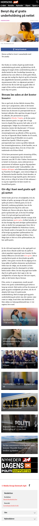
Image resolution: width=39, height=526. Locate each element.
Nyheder (19, 5)
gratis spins (18, 220)
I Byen (27, 5)
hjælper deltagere (8, 169)
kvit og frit (28, 255)
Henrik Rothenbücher (10, 499)
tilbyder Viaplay (17, 118)
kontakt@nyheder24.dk (11, 506)
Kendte (11, 5)
